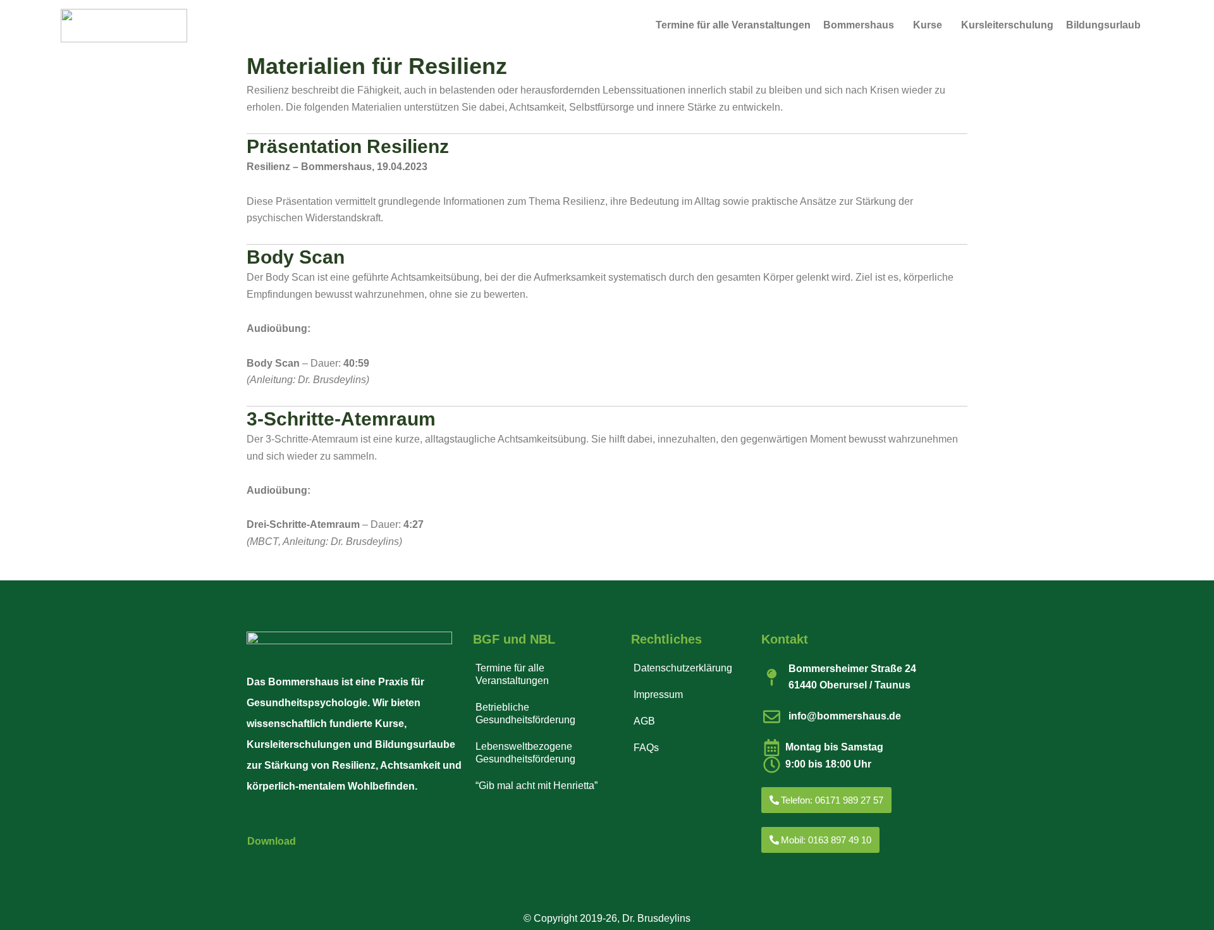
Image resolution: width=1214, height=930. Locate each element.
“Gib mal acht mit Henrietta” (536, 785)
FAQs (646, 747)
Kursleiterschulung (1007, 25)
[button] (862, 25)
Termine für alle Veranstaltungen (733, 25)
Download (271, 841)
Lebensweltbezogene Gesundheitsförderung (525, 752)
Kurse (927, 25)
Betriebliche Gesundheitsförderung (525, 713)
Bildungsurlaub (1103, 25)
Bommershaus (858, 25)
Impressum (658, 694)
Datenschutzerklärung (683, 668)
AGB (644, 721)
